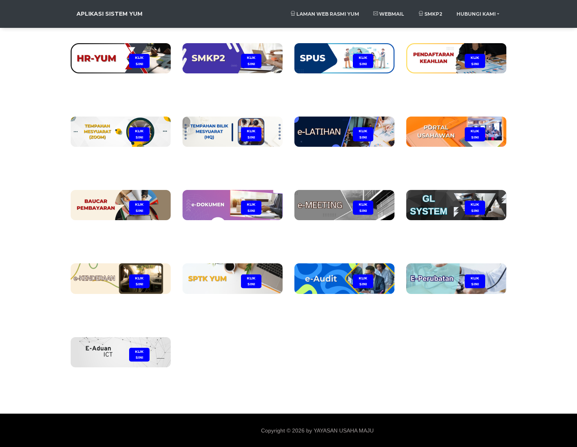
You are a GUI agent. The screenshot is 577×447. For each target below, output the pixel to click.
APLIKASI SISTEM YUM (109, 13)
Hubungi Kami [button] (476, 14)
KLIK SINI (139, 60)
